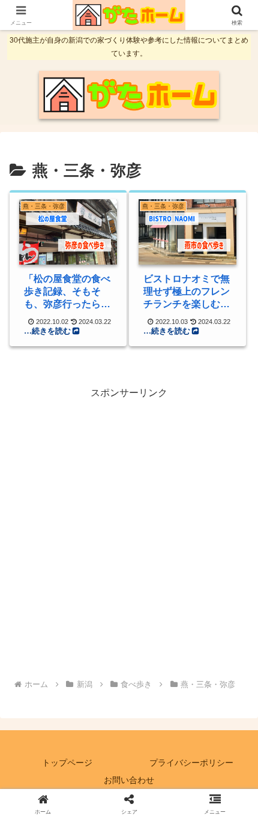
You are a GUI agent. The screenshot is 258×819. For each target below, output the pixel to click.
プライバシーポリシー (191, 762)
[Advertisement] (129, 531)
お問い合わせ (129, 780)
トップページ (67, 762)
